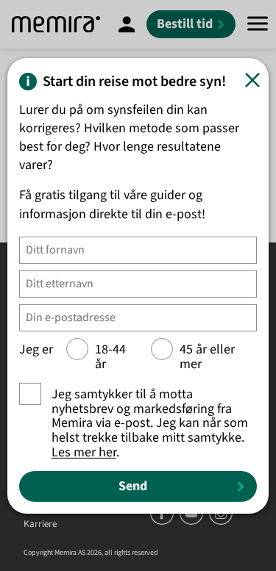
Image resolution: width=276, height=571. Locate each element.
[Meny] (257, 24)
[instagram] (221, 521)
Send (132, 486)
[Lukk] (252, 80)
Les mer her (84, 452)
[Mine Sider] (126, 24)
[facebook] (163, 521)
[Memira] (56, 24)
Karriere (40, 525)
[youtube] (192, 521)
